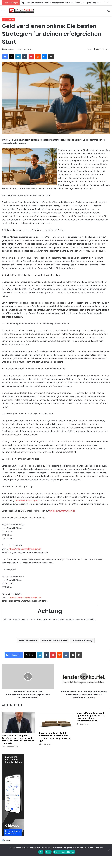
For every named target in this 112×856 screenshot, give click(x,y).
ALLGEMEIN (9, 20)
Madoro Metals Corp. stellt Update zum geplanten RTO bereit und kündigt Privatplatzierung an (90, 717)
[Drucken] (79, 655)
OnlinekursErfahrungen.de (62, 511)
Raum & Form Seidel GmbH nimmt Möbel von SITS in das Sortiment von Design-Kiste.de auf (54, 737)
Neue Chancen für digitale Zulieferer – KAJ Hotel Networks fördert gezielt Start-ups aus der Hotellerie (18, 739)
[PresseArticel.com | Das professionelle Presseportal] (22, 11)
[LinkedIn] (18, 56)
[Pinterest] (31, 56)
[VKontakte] (66, 655)
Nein (48, 852)
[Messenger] (44, 56)
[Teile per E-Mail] (51, 56)
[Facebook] (5, 56)
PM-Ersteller (9, 49)
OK (40, 852)
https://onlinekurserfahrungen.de (25, 549)
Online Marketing (83, 640)
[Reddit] (38, 56)
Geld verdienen (28, 640)
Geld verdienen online (55, 640)
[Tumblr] (24, 56)
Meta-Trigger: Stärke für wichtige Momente (39, 3)
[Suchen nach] (108, 12)
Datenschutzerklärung (64, 852)
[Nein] (108, 850)
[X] (11, 56)
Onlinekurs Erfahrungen (26, 500)
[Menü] (3, 12)
